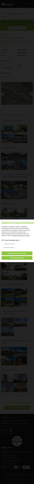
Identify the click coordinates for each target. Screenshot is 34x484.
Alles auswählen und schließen (17, 253)
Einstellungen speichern (17, 258)
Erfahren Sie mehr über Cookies (21, 235)
